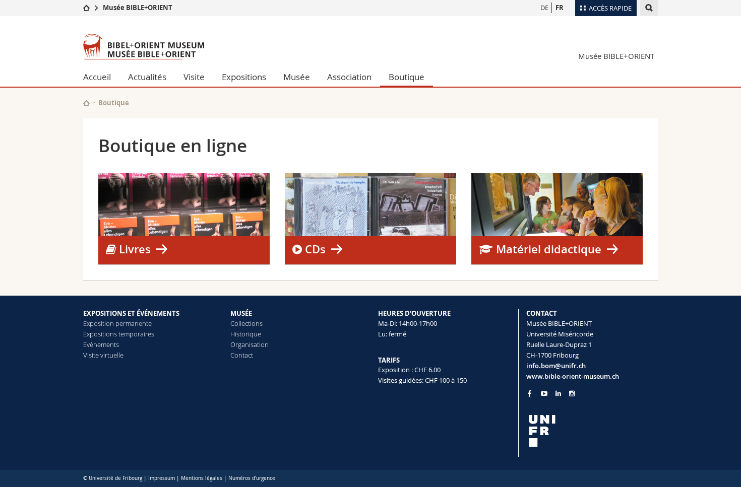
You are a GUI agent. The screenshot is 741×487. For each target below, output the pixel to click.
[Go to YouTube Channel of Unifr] (544, 393)
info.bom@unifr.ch (556, 365)
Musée (296, 77)
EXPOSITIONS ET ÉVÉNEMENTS (131, 313)
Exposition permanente (117, 323)
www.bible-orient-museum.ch (572, 376)
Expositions (244, 77)
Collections (246, 323)
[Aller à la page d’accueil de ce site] (86, 103)
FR (559, 7)
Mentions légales (201, 478)
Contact (241, 355)
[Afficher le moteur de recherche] (649, 8)
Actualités (147, 77)
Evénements (101, 344)
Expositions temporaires (118, 333)
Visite (194, 77)
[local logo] (592, 430)
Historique (245, 333)
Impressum (161, 478)
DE (544, 7)
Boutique (406, 77)
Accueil (97, 77)
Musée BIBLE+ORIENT (137, 7)
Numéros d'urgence (251, 478)
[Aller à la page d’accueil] (86, 7)
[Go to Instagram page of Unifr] (572, 393)
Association (349, 77)
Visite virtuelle (103, 355)
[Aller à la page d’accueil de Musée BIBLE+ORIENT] (143, 46)
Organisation (249, 344)
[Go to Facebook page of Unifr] (529, 393)
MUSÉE (241, 313)
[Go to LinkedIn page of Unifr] (558, 393)
